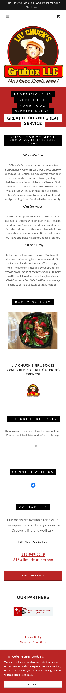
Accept (33, 684)
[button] (7, 16)
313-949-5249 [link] (33, 554)
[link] (58, 16)
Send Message (33, 575)
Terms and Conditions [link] (33, 642)
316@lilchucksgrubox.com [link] (33, 559)
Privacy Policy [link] (33, 637)
